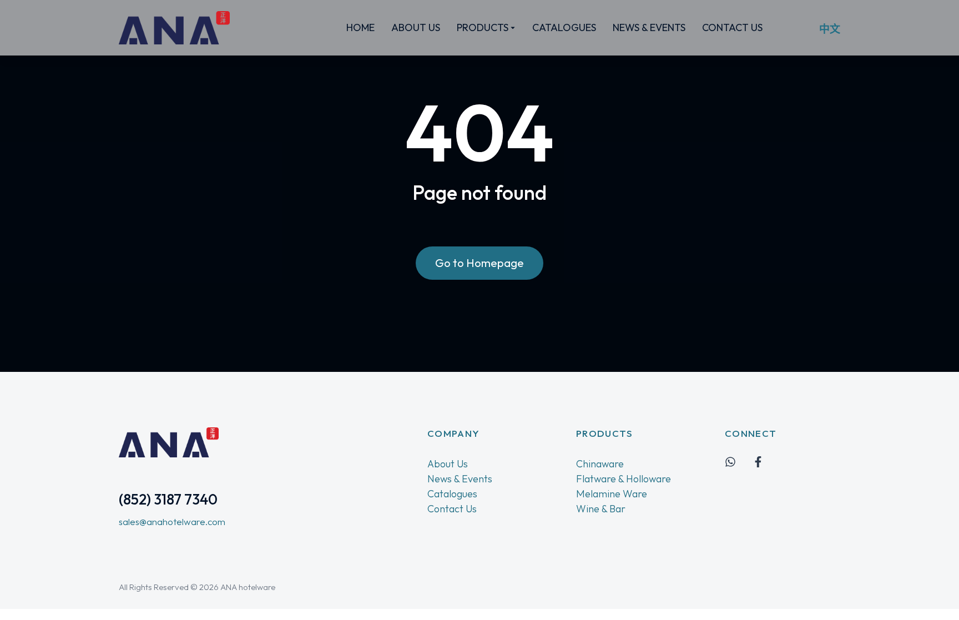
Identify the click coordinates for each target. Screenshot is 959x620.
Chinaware (600, 463)
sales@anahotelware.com (172, 521)
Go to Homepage (479, 263)
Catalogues (452, 493)
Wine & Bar (600, 508)
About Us (447, 463)
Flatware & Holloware (623, 478)
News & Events (459, 478)
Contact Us (452, 508)
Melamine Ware (611, 493)
